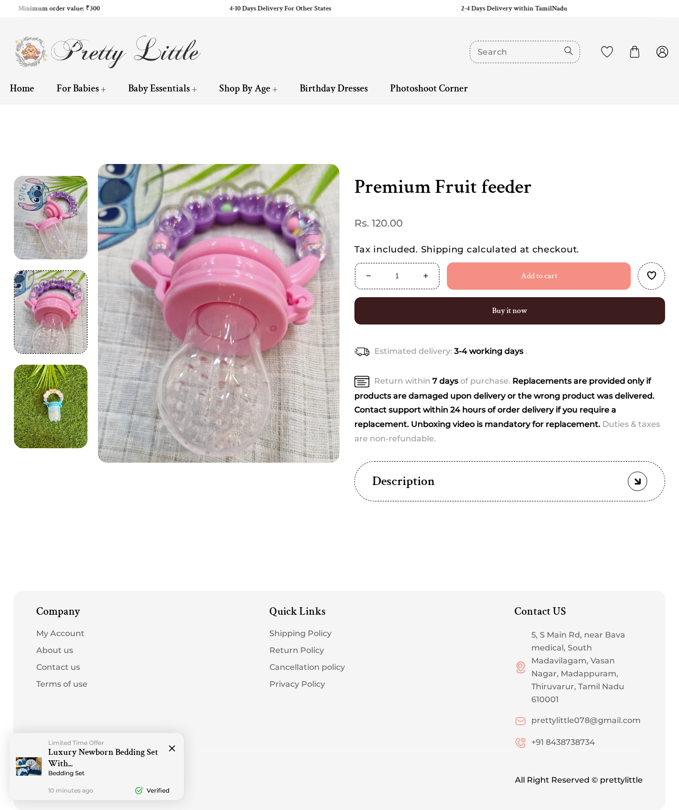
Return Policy (296, 650)
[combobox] (525, 52)
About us (54, 650)
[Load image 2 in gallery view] (50, 406)
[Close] (172, 749)
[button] (634, 51)
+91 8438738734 (563, 742)
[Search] (568, 50)
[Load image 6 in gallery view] (50, 217)
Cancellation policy (307, 667)
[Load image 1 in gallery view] (50, 312)
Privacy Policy (297, 684)
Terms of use (61, 684)
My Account (60, 633)
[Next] (50, 466)
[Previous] (50, 158)
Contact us (58, 667)
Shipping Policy (300, 633)
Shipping (442, 249)
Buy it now (509, 311)
